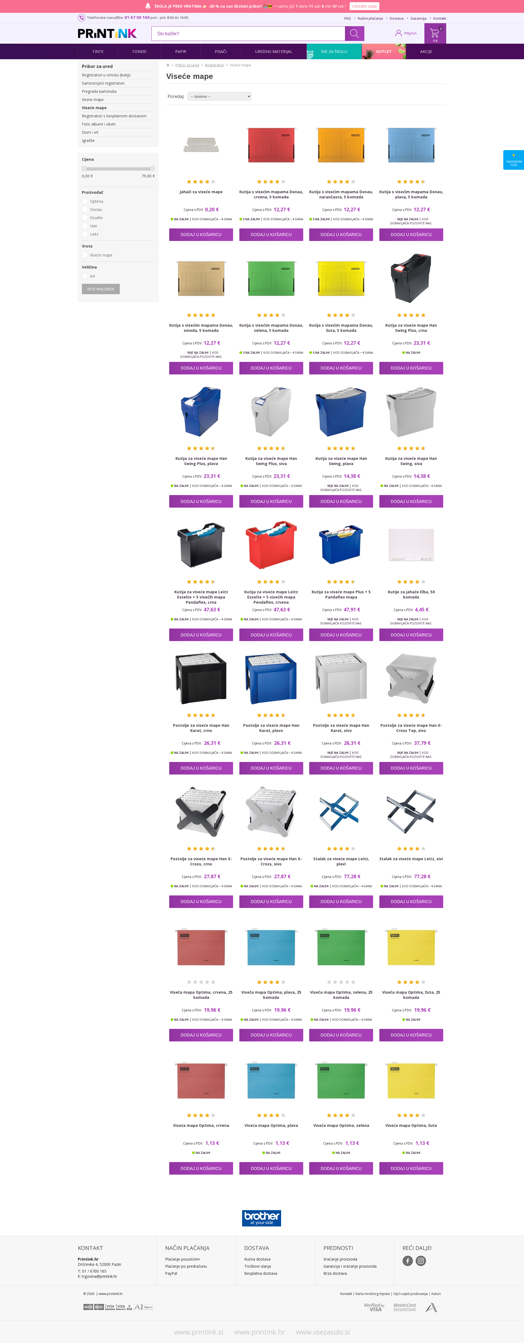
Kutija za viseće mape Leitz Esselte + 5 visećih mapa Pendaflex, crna (201, 597)
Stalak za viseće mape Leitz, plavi (341, 861)
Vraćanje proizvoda (340, 1259)
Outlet (384, 51)
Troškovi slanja (257, 1266)
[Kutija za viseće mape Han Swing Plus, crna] (411, 278)
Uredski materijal (273, 51)
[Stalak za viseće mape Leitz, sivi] (411, 812)
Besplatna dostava (260, 1273)
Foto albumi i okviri (98, 124)
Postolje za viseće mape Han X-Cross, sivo (271, 861)
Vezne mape (93, 99)
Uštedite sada (364, 6)
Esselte (96, 217)
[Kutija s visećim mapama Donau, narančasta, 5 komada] (341, 145)
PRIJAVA (410, 33)
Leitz (94, 234)
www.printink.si (198, 1331)
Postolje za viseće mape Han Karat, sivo (341, 728)
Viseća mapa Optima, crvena (201, 1125)
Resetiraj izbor (100, 289)
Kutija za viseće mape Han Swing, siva (411, 461)
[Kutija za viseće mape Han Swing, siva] (411, 412)
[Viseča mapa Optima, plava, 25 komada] (271, 945)
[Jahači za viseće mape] (201, 145)
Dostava (397, 18)
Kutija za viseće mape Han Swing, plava (341, 461)
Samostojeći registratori (103, 83)
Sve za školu (334, 51)
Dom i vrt (90, 132)
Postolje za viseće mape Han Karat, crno (201, 728)
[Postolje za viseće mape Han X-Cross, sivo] (271, 812)
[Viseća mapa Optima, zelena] (341, 1079)
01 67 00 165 (137, 17)
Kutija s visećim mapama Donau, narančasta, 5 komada (341, 194)
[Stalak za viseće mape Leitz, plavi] (341, 812)
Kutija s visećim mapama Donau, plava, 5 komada (411, 194)
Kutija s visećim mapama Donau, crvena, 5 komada (271, 194)
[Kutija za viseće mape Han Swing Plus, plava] (201, 412)
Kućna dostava (257, 1259)
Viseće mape (94, 107)
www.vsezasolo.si (323, 1331)
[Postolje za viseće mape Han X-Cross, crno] (201, 812)
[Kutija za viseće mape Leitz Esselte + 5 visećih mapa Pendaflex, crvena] (271, 545)
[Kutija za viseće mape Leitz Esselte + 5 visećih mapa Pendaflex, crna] (201, 545)
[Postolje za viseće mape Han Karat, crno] (201, 678)
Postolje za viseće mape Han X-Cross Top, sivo (411, 728)
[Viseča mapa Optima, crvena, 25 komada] (201, 945)
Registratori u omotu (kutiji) (106, 75)
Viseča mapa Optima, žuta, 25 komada (411, 995)
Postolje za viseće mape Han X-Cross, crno (201, 861)
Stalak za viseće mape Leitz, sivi (411, 858)
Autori (436, 1293)
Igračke (88, 140)
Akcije (426, 51)
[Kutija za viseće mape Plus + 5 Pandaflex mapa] (341, 545)
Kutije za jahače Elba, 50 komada (411, 594)
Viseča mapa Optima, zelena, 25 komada (341, 995)
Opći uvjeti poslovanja (410, 1293)
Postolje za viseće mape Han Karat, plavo (271, 728)
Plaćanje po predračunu (186, 1266)
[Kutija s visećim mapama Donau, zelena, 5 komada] (271, 278)
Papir (180, 51)
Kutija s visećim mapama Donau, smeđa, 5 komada (201, 328)
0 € (435, 40)
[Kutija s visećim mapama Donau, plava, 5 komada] (411, 145)
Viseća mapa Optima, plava (271, 1125)
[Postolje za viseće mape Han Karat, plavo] (271, 678)
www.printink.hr (259, 1331)
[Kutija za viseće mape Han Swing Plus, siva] (271, 412)
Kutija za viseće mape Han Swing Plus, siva (271, 461)
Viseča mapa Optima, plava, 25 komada (271, 995)
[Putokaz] (169, 65)
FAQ (347, 18)
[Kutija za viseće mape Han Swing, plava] (341, 412)
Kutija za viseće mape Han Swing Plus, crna (411, 328)
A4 (92, 276)
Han (93, 225)
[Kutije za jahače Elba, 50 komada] (411, 545)
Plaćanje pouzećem (182, 1259)
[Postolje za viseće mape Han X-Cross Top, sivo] (411, 678)
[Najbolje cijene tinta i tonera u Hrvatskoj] (107, 33)
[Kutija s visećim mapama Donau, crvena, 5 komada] (271, 145)
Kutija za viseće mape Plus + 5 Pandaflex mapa (341, 594)
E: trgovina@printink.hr (97, 1276)
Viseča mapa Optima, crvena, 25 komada (201, 995)
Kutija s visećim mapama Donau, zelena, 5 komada (271, 328)
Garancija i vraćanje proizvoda (350, 1266)
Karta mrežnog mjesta (373, 1293)
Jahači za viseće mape (201, 191)
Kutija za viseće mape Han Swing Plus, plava (201, 461)
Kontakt (439, 18)
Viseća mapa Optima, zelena (341, 1125)
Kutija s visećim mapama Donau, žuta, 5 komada (341, 328)
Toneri (139, 51)
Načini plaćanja (370, 18)
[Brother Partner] (261, 1216)
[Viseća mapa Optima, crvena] (201, 1079)
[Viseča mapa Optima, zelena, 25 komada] (341, 945)
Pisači (221, 51)
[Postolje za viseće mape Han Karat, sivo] (341, 678)
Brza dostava (335, 1273)
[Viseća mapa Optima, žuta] (411, 1079)
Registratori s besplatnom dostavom (114, 115)
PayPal (171, 1273)
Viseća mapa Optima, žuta (411, 1125)
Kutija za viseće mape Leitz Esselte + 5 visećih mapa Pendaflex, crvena (271, 597)
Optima (96, 201)
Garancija (418, 18)
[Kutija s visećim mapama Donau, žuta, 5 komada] (341, 278)
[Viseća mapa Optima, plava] (271, 1079)
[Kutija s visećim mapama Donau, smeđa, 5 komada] (201, 278)
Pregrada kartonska (99, 91)
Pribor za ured (97, 66)
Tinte (97, 51)
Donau (96, 209)
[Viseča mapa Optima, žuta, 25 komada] (411, 945)
